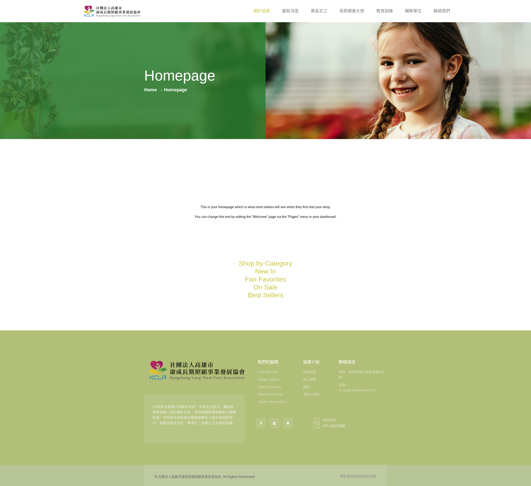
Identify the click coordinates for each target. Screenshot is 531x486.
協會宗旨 (309, 372)
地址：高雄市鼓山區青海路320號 (361, 374)
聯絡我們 (442, 11)
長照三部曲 (311, 394)
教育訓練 (384, 11)
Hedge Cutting (268, 379)
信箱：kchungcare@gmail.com (357, 387)
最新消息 (290, 11)
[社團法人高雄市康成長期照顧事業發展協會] (112, 11)
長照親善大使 (351, 11)
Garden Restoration (272, 402)
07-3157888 (334, 426)
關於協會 (261, 11)
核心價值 (309, 379)
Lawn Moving (267, 372)
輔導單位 (413, 11)
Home (151, 89)
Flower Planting (269, 387)
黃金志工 (319, 11)
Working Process (270, 394)
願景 (306, 387)
